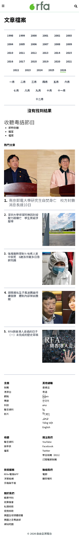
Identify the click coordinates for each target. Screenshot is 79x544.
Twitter (46, 450)
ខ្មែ (43, 409)
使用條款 (9, 511)
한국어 (45, 400)
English (46, 427)
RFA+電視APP (11, 474)
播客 (11, 131)
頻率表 (7, 446)
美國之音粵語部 (12, 519)
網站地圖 (9, 524)
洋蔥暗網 (9, 478)
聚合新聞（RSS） (51, 455)
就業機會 (9, 502)
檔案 (11, 135)
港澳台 (7, 392)
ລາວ (44, 405)
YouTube (47, 442)
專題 (6, 400)
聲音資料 (9, 409)
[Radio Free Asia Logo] (39, 6)
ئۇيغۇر (45, 418)
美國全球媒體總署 (13, 515)
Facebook (47, 446)
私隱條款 (9, 506)
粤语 (44, 392)
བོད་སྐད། (46, 414)
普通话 (46, 387)
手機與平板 (10, 483)
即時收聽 (13, 127)
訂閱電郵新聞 (49, 459)
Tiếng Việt (47, 422)
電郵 (44, 474)
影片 (6, 414)
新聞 (6, 387)
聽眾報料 (47, 478)
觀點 (6, 396)
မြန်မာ (45, 396)
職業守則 (9, 497)
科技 (6, 405)
